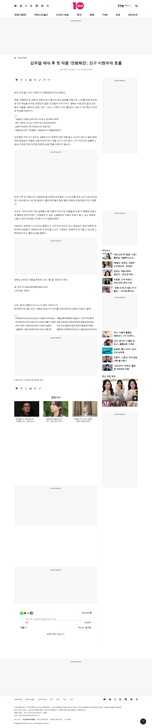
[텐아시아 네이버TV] (21, 6)
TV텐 (105, 14)
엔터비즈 (133, 14)
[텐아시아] (78, 6)
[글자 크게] (44, 80)
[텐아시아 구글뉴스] (48, 6)
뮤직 (79, 14)
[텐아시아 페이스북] (115, 699)
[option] (120, 390)
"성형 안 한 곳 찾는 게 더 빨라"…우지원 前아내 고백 (125, 291)
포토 (118, 14)
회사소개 (17, 719)
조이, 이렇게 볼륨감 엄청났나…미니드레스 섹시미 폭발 (124, 335)
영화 (92, 14)
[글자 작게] (49, 80)
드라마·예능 (62, 14)
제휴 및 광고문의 (56, 719)
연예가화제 (20, 14)
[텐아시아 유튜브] (15, 6)
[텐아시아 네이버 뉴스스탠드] (42, 6)
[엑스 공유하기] (26, 80)
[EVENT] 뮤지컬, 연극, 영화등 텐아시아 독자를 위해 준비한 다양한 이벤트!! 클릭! (52, 309)
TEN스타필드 (41, 14)
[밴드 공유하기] (35, 80)
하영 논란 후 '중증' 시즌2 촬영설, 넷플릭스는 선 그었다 (125, 257)
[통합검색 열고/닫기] (136, 6)
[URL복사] (39, 80)
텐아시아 (26, 723)
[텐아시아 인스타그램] (37, 6)
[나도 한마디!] (20, 305)
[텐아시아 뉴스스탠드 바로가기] (42, 305)
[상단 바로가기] (143, 721)
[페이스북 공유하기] (21, 80)
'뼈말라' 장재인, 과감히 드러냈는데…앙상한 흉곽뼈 (124, 266)
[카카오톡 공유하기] (16, 80)
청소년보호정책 (42, 719)
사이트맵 (67, 719)
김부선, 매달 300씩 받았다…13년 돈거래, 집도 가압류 (123, 274)
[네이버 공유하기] (30, 80)
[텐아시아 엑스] (31, 6)
